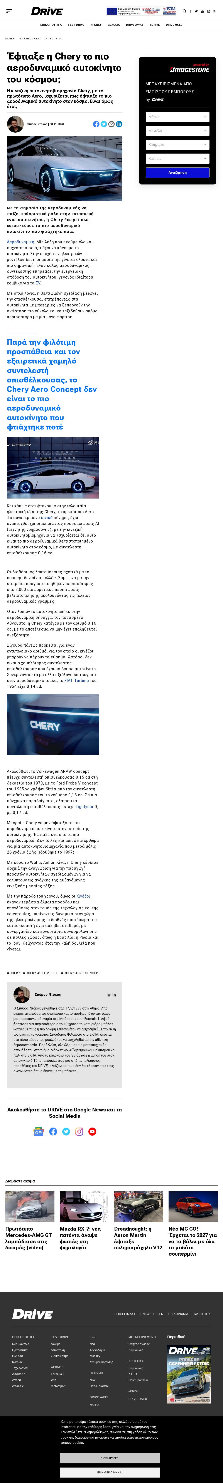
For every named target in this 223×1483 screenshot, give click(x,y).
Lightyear (85, 806)
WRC (54, 1380)
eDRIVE (155, 24)
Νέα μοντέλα (21, 1344)
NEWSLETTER (153, 1314)
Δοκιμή (55, 1344)
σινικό (47, 517)
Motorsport (58, 1386)
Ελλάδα (17, 1356)
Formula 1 (58, 1374)
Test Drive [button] (60, 1337)
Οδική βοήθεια (138, 1380)
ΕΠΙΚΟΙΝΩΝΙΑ (178, 1314)
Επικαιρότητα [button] (23, 1337)
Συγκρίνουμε (59, 1356)
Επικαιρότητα (51, 24)
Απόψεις (18, 1386)
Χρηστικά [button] (136, 1361)
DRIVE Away (135, 24)
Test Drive (76, 24)
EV (38, 283)
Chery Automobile (42, 973)
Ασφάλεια (18, 1374)
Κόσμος (17, 1362)
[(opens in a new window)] (192, 11)
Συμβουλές (135, 1350)
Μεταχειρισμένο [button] (142, 1337)
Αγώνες (96, 24)
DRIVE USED (174, 24)
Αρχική (10, 38)
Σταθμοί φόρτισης (101, 1362)
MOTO (94, 1405)
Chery (15, 973)
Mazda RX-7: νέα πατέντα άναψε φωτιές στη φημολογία (80, 1238)
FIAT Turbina (77, 680)
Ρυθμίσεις (110, 1458)
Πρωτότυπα (52, 38)
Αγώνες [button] (57, 1367)
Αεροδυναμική (20, 242)
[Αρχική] (47, 11)
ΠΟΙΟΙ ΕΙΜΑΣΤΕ (126, 1314)
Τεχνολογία (20, 1368)
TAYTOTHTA (202, 1314)
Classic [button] (96, 1373)
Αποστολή (58, 1350)
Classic (114, 24)
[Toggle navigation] (9, 11)
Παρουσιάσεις (99, 1386)
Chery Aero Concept (82, 973)
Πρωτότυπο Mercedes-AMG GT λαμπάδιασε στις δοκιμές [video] (28, 1238)
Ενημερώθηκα (109, 1472)
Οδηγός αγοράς (139, 1344)
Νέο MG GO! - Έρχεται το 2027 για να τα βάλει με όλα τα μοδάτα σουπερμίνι (193, 1241)
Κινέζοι (83, 896)
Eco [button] (92, 1337)
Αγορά (16, 1380)
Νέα (92, 1344)
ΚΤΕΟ (132, 1374)
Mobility (95, 1356)
